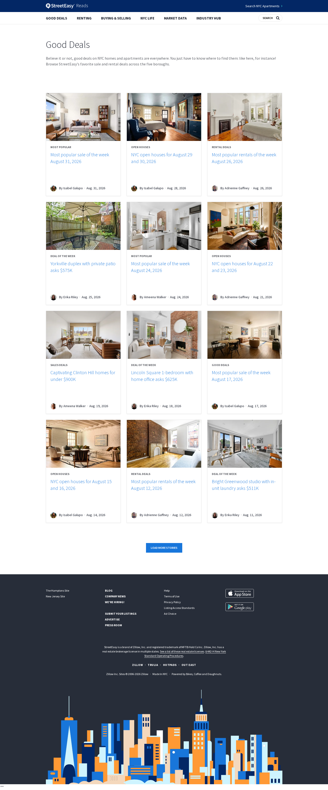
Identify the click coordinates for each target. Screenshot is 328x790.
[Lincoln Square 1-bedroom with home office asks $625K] (164, 335)
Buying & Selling (116, 18)
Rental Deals (221, 147)
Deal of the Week (62, 256)
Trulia (153, 665)
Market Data (175, 18)
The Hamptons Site (57, 590)
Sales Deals (58, 365)
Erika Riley (70, 297)
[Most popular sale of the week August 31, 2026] (83, 117)
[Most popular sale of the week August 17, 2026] (244, 335)
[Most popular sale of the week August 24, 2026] (164, 226)
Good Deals (56, 18)
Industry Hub (208, 18)
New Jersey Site (55, 596)
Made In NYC (160, 674)
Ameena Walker (155, 297)
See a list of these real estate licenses (182, 651)
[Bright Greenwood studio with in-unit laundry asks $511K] (244, 444)
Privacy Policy (172, 602)
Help (167, 590)
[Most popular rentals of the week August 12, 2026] (164, 444)
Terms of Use (171, 596)
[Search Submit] (277, 17)
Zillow (137, 665)
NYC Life (147, 18)
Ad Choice (170, 613)
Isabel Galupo (73, 188)
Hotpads (170, 665)
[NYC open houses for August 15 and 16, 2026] (83, 444)
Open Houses (140, 147)
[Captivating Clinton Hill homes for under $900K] (83, 335)
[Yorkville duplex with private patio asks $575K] (83, 226)
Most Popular (60, 147)
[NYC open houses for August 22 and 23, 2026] (244, 226)
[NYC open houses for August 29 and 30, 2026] (164, 117)
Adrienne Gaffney (237, 188)
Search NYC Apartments (262, 6)
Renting (84, 18)
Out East (189, 665)
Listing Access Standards (179, 608)
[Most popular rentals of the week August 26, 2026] (244, 117)
